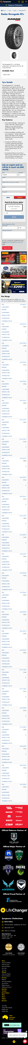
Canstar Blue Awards (7, 1007)
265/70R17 (23, 477)
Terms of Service (19, 242)
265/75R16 (23, 381)
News (3, 997)
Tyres (3, 961)
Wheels (4, 972)
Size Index (4, 1006)
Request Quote (7, 248)
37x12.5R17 (23, 439)
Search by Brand (6, 966)
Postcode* (4, 192)
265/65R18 (23, 554)
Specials (4, 989)
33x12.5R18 (23, 516)
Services (4, 978)
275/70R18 (23, 592)
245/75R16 (23, 343)
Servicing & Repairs (6, 981)
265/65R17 (23, 458)
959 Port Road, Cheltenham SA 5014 (15, 925)
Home (4, 10)
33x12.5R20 (23, 670)
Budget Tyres (5, 1009)
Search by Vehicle (6, 962)
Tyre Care (4, 968)
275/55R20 (23, 727)
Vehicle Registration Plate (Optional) (8, 224)
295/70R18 (23, 650)
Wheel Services (5, 985)
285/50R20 (23, 746)
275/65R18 (23, 573)
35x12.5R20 (23, 689)
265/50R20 (23, 708)
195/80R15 (23, 304)
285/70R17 (23, 496)
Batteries (4, 979)
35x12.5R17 (23, 420)
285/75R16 (23, 400)
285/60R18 (23, 612)
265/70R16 (23, 362)
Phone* (10, 182)
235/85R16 (23, 324)
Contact (4, 991)
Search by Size (5, 964)
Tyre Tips (4, 970)
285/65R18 (23, 631)
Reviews (4, 1000)
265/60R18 (23, 535)
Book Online (5, 993)
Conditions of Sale (19, 1038)
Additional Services (6, 987)
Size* (3, 172)
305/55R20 (23, 784)
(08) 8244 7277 (9, 928)
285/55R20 (23, 765)
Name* (4, 177)
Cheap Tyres (5, 1011)
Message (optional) (7, 230)
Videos (4, 999)
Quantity (21, 172)
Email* (4, 187)
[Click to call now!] (19, 2)
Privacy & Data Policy (10, 1038)
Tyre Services (5, 983)
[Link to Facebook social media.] (14, 1041)
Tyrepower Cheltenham (15, 5)
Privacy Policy (9, 242)
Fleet (3, 995)
